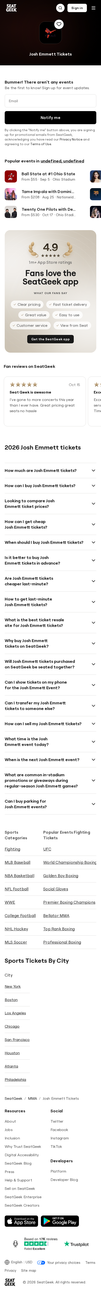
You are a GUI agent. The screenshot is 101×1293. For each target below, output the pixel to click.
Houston (12, 1053)
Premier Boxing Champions (69, 902)
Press (9, 1171)
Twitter (56, 1121)
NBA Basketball (19, 875)
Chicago (12, 1026)
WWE (10, 902)
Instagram (59, 1138)
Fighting (12, 849)
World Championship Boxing (70, 862)
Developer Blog (64, 1179)
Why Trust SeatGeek (23, 1146)
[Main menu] (93, 8)
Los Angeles (15, 1013)
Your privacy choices (63, 1262)
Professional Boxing (62, 942)
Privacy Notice (71, 139)
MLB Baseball (17, 862)
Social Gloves (55, 888)
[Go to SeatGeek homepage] (11, 8)
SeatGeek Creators (22, 1205)
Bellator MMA (56, 915)
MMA (32, 1098)
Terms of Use (40, 144)
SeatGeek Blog (18, 1163)
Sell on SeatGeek (20, 1188)
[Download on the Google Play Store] (60, 1221)
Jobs (8, 1129)
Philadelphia (15, 1079)
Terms (90, 1262)
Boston (11, 999)
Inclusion (12, 1138)
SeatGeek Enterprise (23, 1197)
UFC (47, 849)
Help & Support (18, 1180)
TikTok (56, 1146)
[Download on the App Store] (21, 1221)
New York (13, 986)
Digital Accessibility (22, 1154)
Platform (58, 1171)
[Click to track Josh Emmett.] (59, 24)
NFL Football (16, 888)
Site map (28, 1270)
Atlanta (11, 1066)
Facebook (59, 1129)
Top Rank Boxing (59, 928)
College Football (20, 915)
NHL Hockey (16, 928)
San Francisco (17, 1039)
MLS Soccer (16, 942)
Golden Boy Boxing (60, 875)
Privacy (10, 1270)
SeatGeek (14, 1098)
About (10, 1121)
